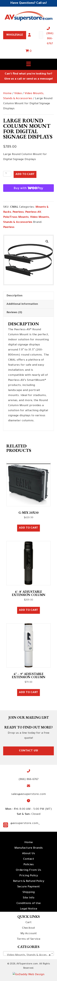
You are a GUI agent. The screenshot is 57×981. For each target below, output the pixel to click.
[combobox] (28, 953)
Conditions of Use (28, 903)
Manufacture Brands (28, 848)
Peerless (18, 212)
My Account (28, 933)
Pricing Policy (28, 875)
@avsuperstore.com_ (25, 823)
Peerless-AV (33, 212)
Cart (28, 922)
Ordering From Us (28, 870)
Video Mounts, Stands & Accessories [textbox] (29, 955)
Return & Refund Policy (28, 881)
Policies (28, 864)
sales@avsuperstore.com (28, 794)
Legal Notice (28, 909)
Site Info (28, 898)
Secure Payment (28, 886)
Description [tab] (14, 295)
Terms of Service (28, 939)
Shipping (28, 892)
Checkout (28, 928)
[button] (47, 241)
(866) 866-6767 (50, 38)
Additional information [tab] (22, 304)
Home (7, 93)
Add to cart (25, 174)
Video (18, 93)
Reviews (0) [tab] (14, 312)
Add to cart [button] (28, 528)
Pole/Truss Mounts (16, 217)
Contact (28, 859)
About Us (28, 853)
